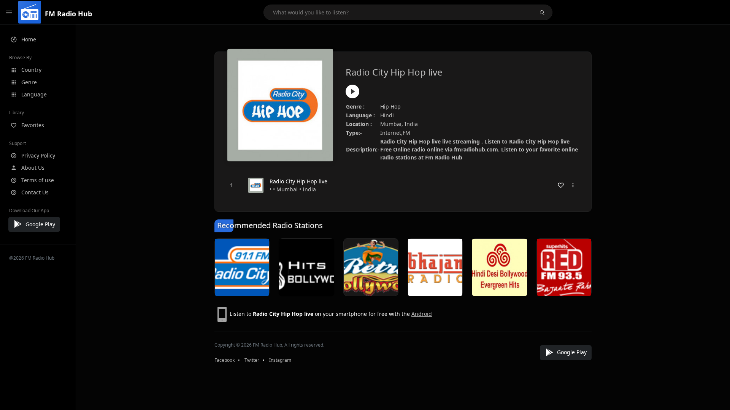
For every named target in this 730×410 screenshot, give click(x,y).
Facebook (224, 360)
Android (421, 313)
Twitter (251, 360)
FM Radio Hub (68, 13)
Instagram (280, 360)
